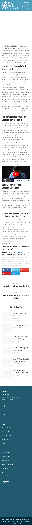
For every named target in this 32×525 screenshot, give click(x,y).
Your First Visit (6, 476)
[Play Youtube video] (16, 174)
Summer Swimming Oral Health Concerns (20, 349)
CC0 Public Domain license (21, 252)
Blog (3, 447)
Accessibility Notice (16, 523)
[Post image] (7, 317)
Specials (4, 472)
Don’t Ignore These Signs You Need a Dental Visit (21, 371)
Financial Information (7, 464)
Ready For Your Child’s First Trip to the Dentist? (21, 360)
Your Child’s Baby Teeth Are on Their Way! (20, 337)
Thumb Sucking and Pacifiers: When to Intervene (19, 316)
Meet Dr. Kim (5, 431)
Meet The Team (6, 435)
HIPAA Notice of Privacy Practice (20, 521)
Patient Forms (6, 468)
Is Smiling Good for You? (20, 325)
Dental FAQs (5, 460)
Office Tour (5, 439)
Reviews (4, 443)
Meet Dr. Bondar (6, 427)
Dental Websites (22, 519)
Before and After (6, 456)
